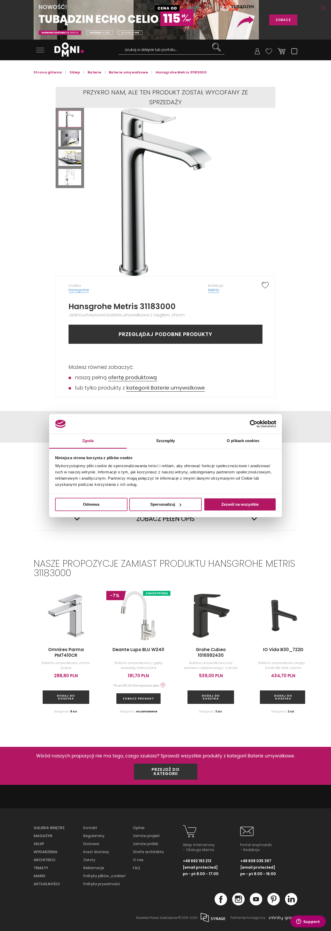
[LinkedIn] (291, 904)
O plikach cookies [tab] (243, 441)
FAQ (136, 867)
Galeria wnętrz (49, 827)
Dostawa (91, 843)
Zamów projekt (146, 835)
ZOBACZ (283, 20)
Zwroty (89, 859)
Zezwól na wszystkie (240, 504)
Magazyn (43, 835)
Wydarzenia (45, 851)
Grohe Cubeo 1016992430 (211, 652)
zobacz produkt (138, 698)
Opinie (139, 827)
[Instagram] (238, 904)
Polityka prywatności (101, 884)
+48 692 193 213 (197, 860)
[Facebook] (221, 904)
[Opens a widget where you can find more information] (308, 921)
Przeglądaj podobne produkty (165, 334)
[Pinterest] (273, 904)
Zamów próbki (145, 843)
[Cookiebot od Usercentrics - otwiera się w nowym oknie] (253, 424)
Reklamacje (93, 867)
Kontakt (90, 827)
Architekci (44, 859)
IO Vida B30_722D (283, 649)
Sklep (39, 843)
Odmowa (91, 504)
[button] (69, 118)
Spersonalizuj (162, 504)
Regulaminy (93, 835)
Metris (213, 290)
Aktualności (47, 884)
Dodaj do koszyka (66, 697)
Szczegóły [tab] (165, 441)
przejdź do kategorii (165, 771)
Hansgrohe (79, 290)
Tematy (41, 867)
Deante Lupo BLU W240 (138, 649)
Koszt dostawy (96, 851)
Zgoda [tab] (88, 441)
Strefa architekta (148, 851)
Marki (39, 875)
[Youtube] (256, 904)
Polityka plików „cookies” (104, 875)
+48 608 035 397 (255, 860)
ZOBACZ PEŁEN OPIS (166, 519)
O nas (138, 859)
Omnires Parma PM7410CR (66, 652)
